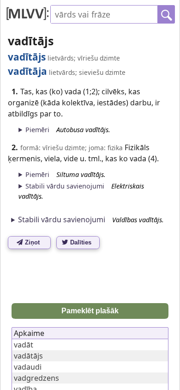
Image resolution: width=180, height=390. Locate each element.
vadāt (23, 345)
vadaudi (28, 367)
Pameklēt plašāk (90, 311)
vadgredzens (36, 378)
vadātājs (28, 356)
